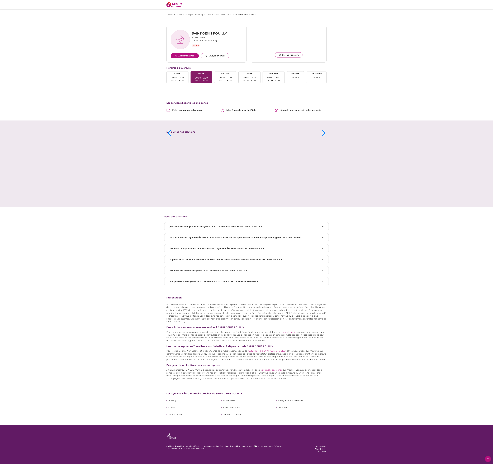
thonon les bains (232, 415)
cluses (171, 408)
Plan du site (247, 446)
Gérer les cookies (232, 446)
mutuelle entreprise (272, 370)
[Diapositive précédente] (169, 133)
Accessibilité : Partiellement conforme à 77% (185, 449)
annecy (172, 401)
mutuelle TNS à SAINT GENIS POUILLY (267, 351)
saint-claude (175, 415)
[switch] (268, 446)
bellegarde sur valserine (290, 401)
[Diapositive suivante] (323, 133)
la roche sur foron (233, 408)
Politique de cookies (175, 446)
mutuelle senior (289, 332)
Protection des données (212, 446)
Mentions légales (193, 446)
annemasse (229, 401)
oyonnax (282, 408)
